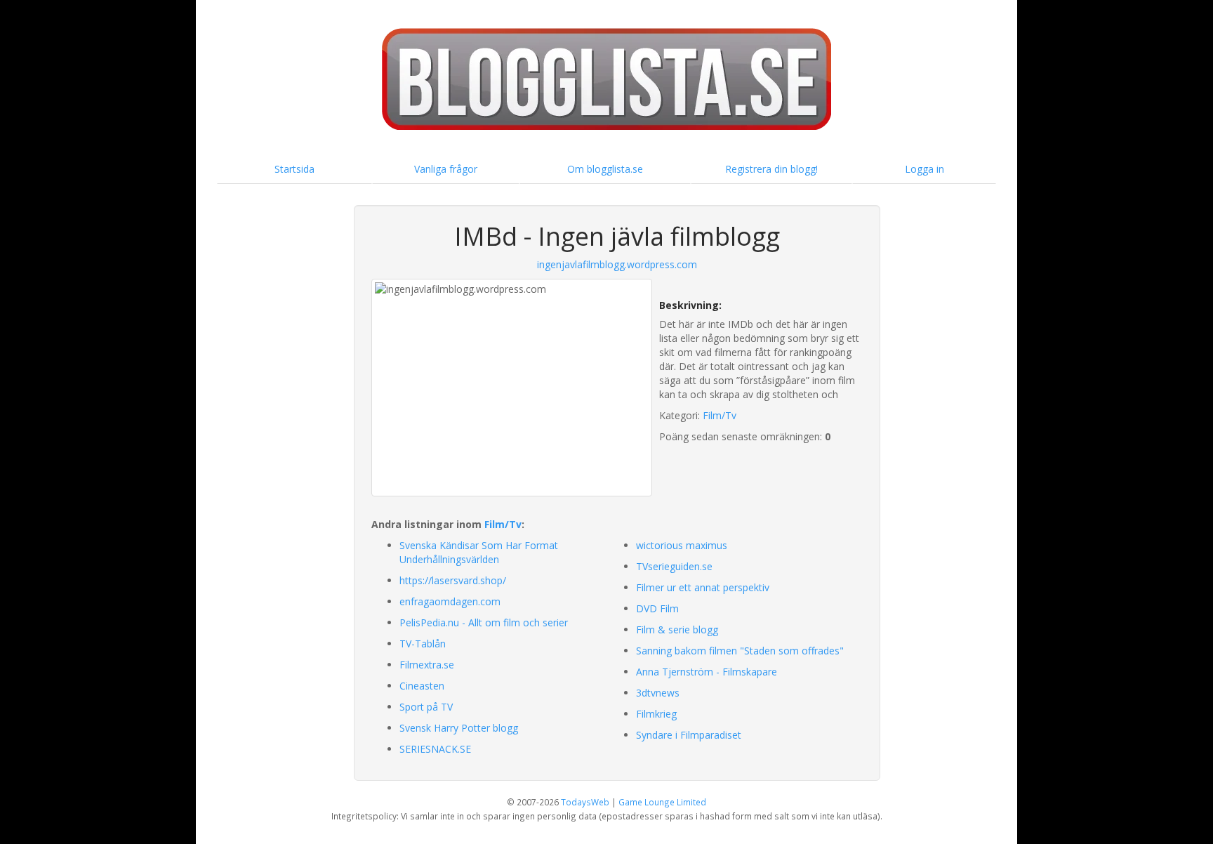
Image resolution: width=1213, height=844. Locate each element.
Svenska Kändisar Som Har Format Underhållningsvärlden (478, 552)
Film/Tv (719, 415)
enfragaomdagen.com (450, 601)
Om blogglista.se (605, 169)
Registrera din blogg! (771, 169)
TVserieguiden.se (674, 566)
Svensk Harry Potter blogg (458, 727)
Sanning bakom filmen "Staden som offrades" (740, 650)
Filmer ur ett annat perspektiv (702, 587)
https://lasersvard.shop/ (452, 580)
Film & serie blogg (677, 629)
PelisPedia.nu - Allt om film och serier (483, 622)
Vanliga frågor (445, 169)
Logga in (924, 169)
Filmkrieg (656, 713)
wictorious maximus (681, 545)
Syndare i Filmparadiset (688, 734)
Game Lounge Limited (662, 801)
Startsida (294, 169)
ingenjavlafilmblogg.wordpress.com (617, 264)
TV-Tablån (422, 643)
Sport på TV (426, 706)
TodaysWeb (585, 801)
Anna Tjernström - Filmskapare (706, 671)
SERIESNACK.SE (435, 749)
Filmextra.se (426, 664)
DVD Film (657, 608)
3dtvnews (658, 692)
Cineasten (421, 685)
